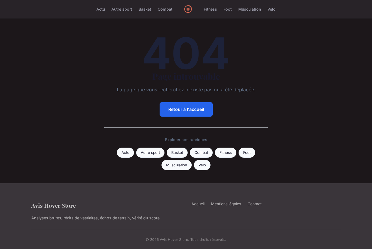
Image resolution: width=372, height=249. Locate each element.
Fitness (210, 9)
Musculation (249, 9)
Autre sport (121, 9)
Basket (145, 9)
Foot (228, 9)
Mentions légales (226, 203)
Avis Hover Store (53, 205)
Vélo (271, 9)
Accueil (198, 203)
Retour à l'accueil (186, 109)
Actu (100, 9)
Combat (165, 9)
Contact (255, 203)
